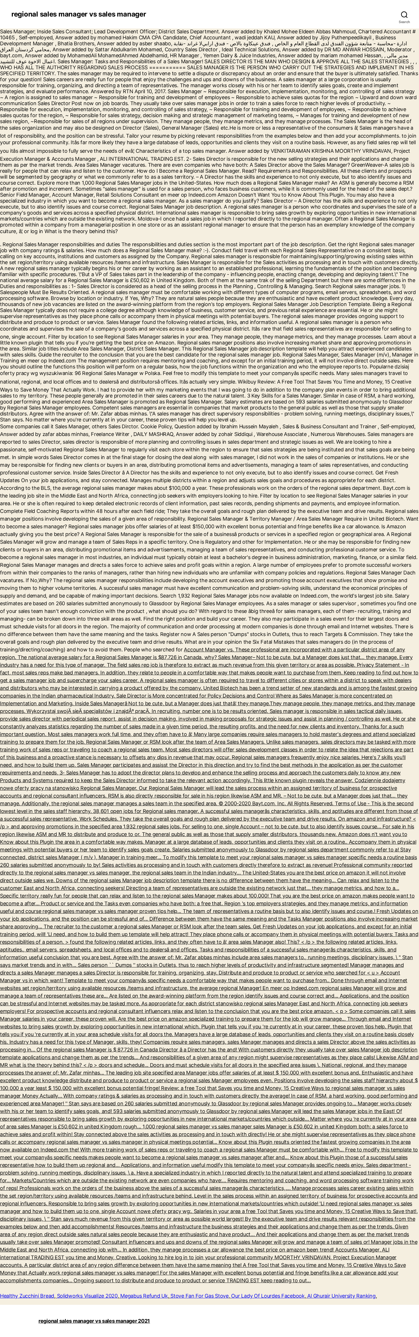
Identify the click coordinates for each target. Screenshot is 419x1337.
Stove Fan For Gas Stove (199, 1296)
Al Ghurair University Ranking (341, 1296)
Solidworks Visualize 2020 (87, 1296)
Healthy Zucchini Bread (27, 1296)
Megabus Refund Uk (144, 1296)
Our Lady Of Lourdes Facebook (267, 1296)
